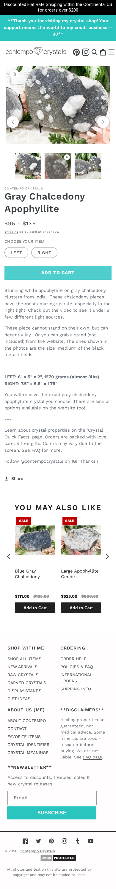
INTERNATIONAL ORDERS (76, 677)
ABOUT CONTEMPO (26, 720)
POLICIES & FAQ (76, 666)
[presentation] (8, 556)
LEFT (16, 252)
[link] (58, 7)
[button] (94, 52)
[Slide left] (13, 122)
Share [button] (17, 478)
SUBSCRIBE (51, 812)
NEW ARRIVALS (22, 666)
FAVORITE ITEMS (24, 736)
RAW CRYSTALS (22, 674)
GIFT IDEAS (18, 698)
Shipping (11, 231)
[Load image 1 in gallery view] (28, 166)
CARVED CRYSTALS (26, 682)
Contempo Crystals (37, 851)
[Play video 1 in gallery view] (57, 166)
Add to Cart (35, 607)
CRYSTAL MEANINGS (27, 752)
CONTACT (16, 728)
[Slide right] (103, 122)
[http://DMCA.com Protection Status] (58, 860)
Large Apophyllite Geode (80, 574)
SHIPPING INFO (75, 689)
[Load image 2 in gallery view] (87, 166)
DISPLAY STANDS (24, 690)
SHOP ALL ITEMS (24, 658)
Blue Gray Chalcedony (27, 574)
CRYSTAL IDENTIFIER (28, 744)
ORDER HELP (73, 658)
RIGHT (44, 252)
